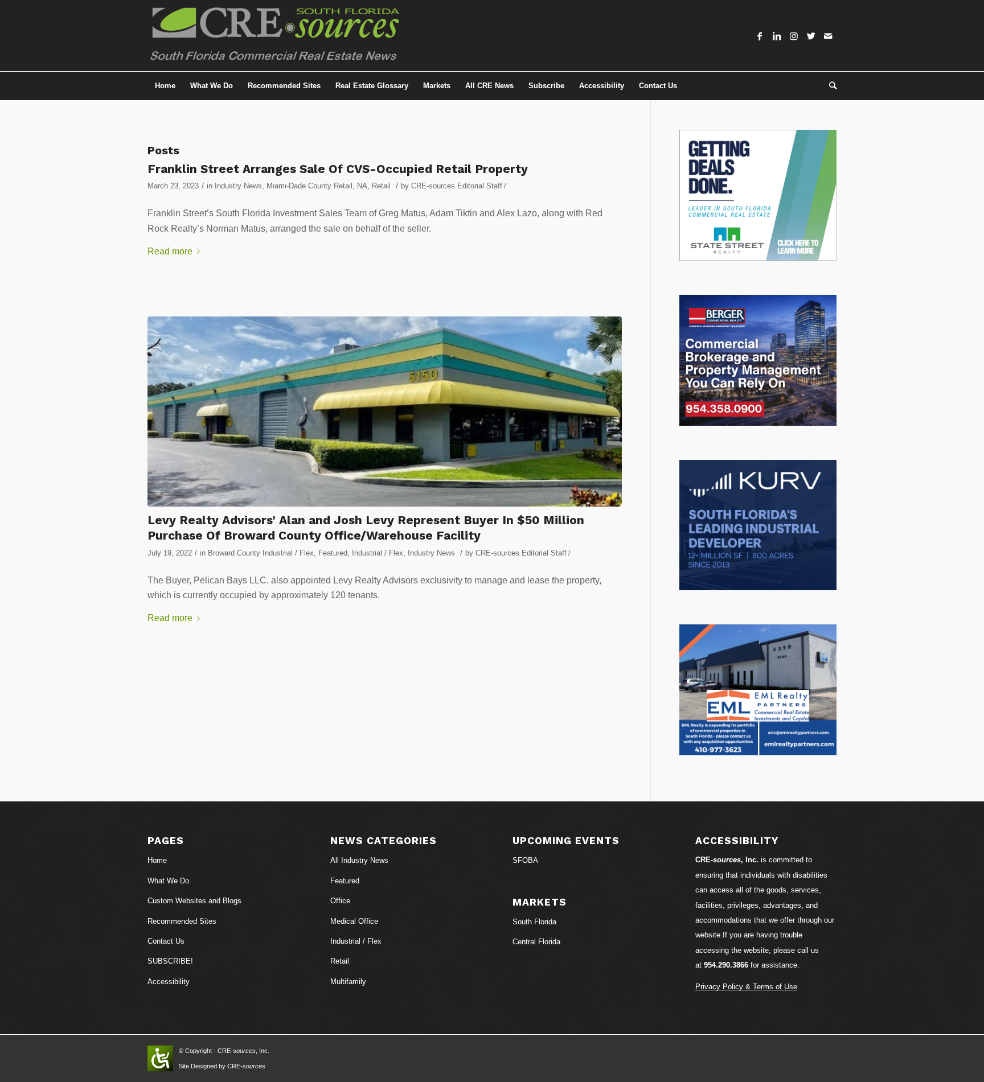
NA (362, 186)
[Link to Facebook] (759, 35)
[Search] (829, 86)
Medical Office (354, 921)
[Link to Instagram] (793, 35)
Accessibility (168, 981)
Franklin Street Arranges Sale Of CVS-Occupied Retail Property (337, 169)
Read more (169, 251)
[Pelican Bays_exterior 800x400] (384, 411)
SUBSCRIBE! (170, 961)
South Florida (534, 922)
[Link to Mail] (828, 35)
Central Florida (536, 941)
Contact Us (165, 941)
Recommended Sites (181, 921)
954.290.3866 (726, 965)
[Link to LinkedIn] (776, 35)
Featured (332, 553)
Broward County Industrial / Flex (261, 553)
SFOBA (525, 860)
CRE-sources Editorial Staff (456, 186)
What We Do (168, 881)
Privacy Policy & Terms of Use (746, 986)
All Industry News (359, 860)
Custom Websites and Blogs (194, 900)
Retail (381, 186)
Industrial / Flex (377, 553)
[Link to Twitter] (810, 35)
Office (340, 900)
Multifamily (348, 981)
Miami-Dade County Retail (309, 186)
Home (157, 860)
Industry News (238, 186)
